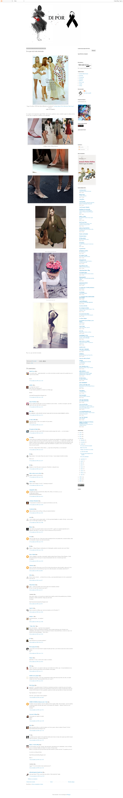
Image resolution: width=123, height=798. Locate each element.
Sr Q (30, 437)
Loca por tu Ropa (33, 714)
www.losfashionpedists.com (85, 411)
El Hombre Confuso (83, 250)
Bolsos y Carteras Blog (34, 744)
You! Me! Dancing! (83, 417)
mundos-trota (82, 347)
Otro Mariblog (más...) (84, 366)
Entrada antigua (71, 781)
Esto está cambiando (84, 456)
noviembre (83, 442)
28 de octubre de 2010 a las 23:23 (36, 642)
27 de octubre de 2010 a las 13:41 (36, 485)
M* (30, 638)
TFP (30, 666)
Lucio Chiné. (82, 326)
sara (30, 517)
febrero (82, 472)
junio (82, 465)
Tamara (31, 658)
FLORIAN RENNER (83, 379)
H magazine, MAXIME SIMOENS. (86, 302)
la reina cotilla (32, 419)
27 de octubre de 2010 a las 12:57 (36, 460)
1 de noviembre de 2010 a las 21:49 (36, 721)
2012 (80, 434)
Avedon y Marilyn (82, 195)
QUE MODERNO (83, 382)
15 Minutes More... (83, 391)
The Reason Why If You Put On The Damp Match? (86, 230)
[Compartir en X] (42, 361)
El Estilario (81, 242)
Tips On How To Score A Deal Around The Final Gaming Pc (86, 413)
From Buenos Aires (83, 265)
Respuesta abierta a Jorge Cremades (86, 367)
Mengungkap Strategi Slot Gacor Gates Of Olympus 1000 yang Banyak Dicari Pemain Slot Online (86, 407)
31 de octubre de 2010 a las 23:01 (36, 680)
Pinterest (81, 80)
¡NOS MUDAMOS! (83, 293)
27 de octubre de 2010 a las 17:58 (36, 550)
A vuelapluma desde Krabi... (84, 350)
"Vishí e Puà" (32, 626)
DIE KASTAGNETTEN (84, 228)
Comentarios (82, 149)
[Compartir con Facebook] (43, 361)
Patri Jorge (31, 685)
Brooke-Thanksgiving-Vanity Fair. (86, 355)
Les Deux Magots (83, 318)
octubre (82, 444)
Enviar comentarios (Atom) (37, 784)
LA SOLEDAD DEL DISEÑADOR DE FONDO (86, 297)
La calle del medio (84, 451)
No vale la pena (82, 252)
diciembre (83, 440)
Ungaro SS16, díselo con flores (85, 332)
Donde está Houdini (83, 234)
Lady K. (31, 481)
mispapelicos (32, 490)
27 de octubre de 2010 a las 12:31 (36, 415)
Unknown (31, 565)
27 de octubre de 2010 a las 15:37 (36, 532)
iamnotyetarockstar (83, 283)
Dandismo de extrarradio (84, 209)
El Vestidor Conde (83, 255)
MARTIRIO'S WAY (83, 335)
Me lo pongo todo (33, 646)
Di (29, 454)
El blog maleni (82, 238)
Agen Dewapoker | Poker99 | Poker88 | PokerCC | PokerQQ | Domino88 (86, 203)
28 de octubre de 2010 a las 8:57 (35, 580)
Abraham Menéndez (33, 501)
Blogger (68, 794)
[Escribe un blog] (41, 361)
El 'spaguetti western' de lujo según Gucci (86, 218)
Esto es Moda (32, 554)
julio (82, 463)
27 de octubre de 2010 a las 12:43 (36, 433)
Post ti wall (81, 82)
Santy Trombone (33, 401)
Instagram (81, 78)
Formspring (81, 77)
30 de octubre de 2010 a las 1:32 (35, 671)
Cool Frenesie (82, 201)
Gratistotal (31, 509)
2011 (80, 436)
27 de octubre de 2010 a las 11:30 (36, 380)
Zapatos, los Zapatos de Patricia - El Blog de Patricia (86, 422)
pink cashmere (82, 371)
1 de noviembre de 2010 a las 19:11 (36, 710)
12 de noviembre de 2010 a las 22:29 (36, 776)
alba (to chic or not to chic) (35, 473)
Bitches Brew (82, 194)
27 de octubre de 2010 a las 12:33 (36, 424)
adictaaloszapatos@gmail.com (35, 772)
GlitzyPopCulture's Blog (84, 270)
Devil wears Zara (83, 222)
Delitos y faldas (82, 216)
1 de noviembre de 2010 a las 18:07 (36, 697)
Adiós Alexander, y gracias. (84, 327)
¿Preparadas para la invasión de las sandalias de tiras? (86, 425)
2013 (80, 432)
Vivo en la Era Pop (83, 404)
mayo (82, 466)
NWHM (81, 360)
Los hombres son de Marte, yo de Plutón (86, 321)
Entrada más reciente (31, 781)
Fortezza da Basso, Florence (84, 396)
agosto (82, 461)
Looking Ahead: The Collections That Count (63, 106)
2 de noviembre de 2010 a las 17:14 (36, 730)
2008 (80, 479)
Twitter (80, 85)
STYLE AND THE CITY (84, 385)
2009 (80, 477)
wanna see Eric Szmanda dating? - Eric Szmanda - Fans (86, 309)
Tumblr (80, 84)
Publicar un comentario (32, 779)
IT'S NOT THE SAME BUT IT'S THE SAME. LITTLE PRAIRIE (86, 337)
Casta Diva (81, 199)
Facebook (81, 75)
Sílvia (30, 575)
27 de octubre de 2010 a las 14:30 (36, 504)
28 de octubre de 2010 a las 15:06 (36, 621)
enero (82, 474)
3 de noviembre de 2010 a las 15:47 (36, 759)
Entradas (81, 147)
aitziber (31, 385)
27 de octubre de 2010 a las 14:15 (36, 496)
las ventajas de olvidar (84, 308)
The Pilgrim (82, 390)
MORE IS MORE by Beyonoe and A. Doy (38, 702)
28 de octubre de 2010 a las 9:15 (35, 590)
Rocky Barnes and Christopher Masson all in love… (86, 386)
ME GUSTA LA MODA (84, 341)
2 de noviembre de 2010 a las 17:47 (36, 740)
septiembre (83, 459)
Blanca (30, 527)
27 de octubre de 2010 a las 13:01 (36, 477)
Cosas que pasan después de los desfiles (86, 454)
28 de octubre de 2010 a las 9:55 (35, 603)
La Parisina (81, 292)
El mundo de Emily (33, 429)
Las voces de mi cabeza (84, 313)
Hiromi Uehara (82, 284)
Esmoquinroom (82, 260)
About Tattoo (82, 322)
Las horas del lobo (83, 306)
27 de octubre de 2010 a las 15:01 (36, 513)
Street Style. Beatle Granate (84, 256)
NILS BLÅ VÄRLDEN (84, 349)
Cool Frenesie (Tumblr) (84, 207)
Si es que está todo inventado (86, 445)
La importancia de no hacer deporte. (86, 315)
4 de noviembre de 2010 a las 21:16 (36, 767)
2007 (80, 481)
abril (82, 468)
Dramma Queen (82, 236)
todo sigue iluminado (83, 400)
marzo (82, 470)
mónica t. (31, 616)
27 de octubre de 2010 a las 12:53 (36, 449)
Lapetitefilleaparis (83, 301)
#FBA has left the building (84, 267)
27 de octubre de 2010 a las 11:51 (36, 407)
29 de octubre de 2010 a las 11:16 (36, 653)
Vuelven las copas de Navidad (85, 191)
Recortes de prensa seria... (84, 239)
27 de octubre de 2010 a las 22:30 (36, 561)
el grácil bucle (82, 248)
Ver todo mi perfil (87, 93)
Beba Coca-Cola (83, 447)
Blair (30, 411)
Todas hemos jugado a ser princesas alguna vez (86, 343)
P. (29, 735)
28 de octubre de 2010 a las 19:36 (36, 634)
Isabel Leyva (32, 371)
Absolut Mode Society (83, 73)
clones (32, 363)
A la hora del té (82, 190)
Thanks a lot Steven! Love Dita (86, 449)
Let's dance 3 (81, 288)
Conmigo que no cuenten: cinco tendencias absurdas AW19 (85, 224)
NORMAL (81, 354)
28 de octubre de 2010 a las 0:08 (35, 570)
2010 (80, 438)
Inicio (51, 781)
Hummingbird (82, 277)
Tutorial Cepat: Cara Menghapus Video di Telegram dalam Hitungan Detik (86, 212)
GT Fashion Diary (83, 272)
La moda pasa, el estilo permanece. (86, 287)
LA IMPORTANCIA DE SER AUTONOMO (85, 362)
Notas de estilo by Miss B (84, 358)
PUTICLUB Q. (82, 378)
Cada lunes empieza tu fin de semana (86, 273)
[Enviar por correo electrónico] (39, 361)
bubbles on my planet (34, 675)
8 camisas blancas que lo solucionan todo (86, 244)
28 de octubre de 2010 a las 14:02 (36, 612)
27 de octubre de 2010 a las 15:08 (36, 522)
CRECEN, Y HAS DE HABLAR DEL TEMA (86, 279)
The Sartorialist (82, 395)
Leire (30, 725)
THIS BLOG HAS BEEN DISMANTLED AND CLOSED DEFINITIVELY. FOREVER (85, 373)
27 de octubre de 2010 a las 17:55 (36, 541)
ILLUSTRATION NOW (84, 401)
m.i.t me (81, 331)
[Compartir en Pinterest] (45, 361)
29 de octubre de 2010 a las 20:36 (36, 661)
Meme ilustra (32, 584)
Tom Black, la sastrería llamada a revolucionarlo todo (85, 261)
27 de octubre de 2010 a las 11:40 (36, 397)
